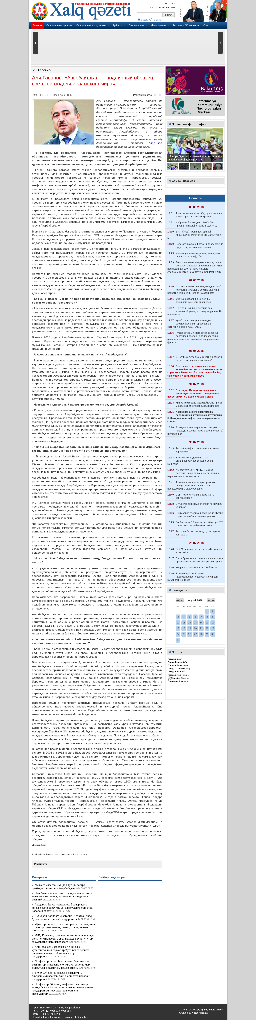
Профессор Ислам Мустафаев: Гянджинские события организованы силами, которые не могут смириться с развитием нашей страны (62, 964)
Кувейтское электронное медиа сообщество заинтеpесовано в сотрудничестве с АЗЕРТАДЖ (189, 323)
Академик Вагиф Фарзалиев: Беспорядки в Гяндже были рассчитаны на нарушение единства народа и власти (62, 907)
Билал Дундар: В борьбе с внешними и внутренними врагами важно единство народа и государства (61, 976)
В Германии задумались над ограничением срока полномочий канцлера (190, 460)
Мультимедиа (158, 25)
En (166, 3)
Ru (173, 3)
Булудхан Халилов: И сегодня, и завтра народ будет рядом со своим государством (62, 917)
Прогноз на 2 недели (178, 681)
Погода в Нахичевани (178, 675)
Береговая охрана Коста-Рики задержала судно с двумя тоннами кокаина (199, 246)
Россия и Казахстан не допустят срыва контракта (198, 533)
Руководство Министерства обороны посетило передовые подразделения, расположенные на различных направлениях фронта (193, 337)
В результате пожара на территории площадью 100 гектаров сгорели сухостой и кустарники (195, 430)
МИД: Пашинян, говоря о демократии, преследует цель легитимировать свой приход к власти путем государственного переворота (64, 938)
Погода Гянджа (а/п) (177, 662)
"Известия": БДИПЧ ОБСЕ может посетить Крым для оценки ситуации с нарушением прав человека (193, 473)
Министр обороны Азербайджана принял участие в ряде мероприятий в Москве (199, 404)
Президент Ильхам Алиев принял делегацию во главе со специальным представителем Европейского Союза (193, 393)
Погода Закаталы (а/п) (179, 668)
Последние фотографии (189, 124)
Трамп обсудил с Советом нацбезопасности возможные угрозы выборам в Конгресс (192, 576)
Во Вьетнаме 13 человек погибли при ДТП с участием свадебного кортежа (199, 524)
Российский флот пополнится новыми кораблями (197, 450)
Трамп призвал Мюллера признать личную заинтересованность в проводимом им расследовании (191, 485)
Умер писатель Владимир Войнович (196, 567)
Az (159, 3)
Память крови (136, 25)
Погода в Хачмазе (177, 672)
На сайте (157, 20)
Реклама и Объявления (186, 25)
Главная (37, 25)
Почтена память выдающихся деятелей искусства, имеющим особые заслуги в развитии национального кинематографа (194, 289)
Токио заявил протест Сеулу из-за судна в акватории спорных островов (199, 215)
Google (144, 20)
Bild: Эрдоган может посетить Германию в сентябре (199, 551)
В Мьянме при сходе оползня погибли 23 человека (199, 506)
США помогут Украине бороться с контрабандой (195, 496)
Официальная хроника (59, 25)
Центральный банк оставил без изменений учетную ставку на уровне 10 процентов (194, 311)
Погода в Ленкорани (178, 665)
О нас (206, 25)
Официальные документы (91, 25)
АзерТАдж (155, 142)
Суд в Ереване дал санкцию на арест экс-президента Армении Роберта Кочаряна (199, 560)
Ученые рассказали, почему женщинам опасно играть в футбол (198, 255)
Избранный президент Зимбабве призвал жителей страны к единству (196, 224)
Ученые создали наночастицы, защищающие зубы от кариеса (193, 301)
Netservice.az (200, 1012)
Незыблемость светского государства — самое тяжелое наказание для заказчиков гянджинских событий (62, 896)
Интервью (42, 70)
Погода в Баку (175, 659)
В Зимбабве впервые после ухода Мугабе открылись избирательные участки (199, 515)
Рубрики (117, 25)
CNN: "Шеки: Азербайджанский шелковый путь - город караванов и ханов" (199, 359)
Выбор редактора (111, 877)
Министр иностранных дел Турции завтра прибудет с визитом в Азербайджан (58, 886)
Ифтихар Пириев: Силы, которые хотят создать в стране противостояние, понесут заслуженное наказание (63, 927)
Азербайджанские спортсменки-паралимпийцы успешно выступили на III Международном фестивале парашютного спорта (194, 417)
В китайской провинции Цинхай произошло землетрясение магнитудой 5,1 (194, 234)
